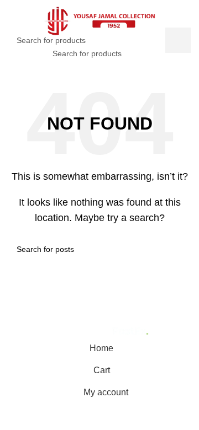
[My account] (179, 53)
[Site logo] (99, 19)
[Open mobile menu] (20, 53)
